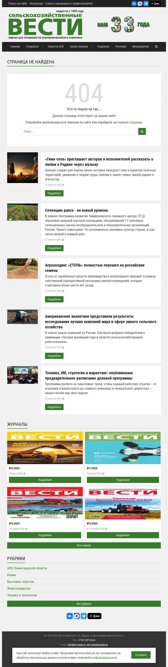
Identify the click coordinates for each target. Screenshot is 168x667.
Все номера (84, 545)
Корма (11, 575)
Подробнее (54, 193)
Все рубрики (84, 603)
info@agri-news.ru (77, 644)
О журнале (32, 46)
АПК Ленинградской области (27, 568)
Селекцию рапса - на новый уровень (76, 210)
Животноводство (19, 588)
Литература (36, 3)
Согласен (140, 655)
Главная (15, 46)
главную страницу (129, 122)
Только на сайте (17, 3)
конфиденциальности (104, 657)
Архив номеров (79, 46)
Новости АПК (56, 46)
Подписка (103, 46)
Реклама (121, 46)
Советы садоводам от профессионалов (69, 3)
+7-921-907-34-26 (86, 640)
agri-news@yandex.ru (97, 644)
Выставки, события (20, 582)
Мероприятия (140, 46)
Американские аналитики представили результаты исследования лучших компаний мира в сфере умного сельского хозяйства (100, 321)
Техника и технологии (22, 595)
